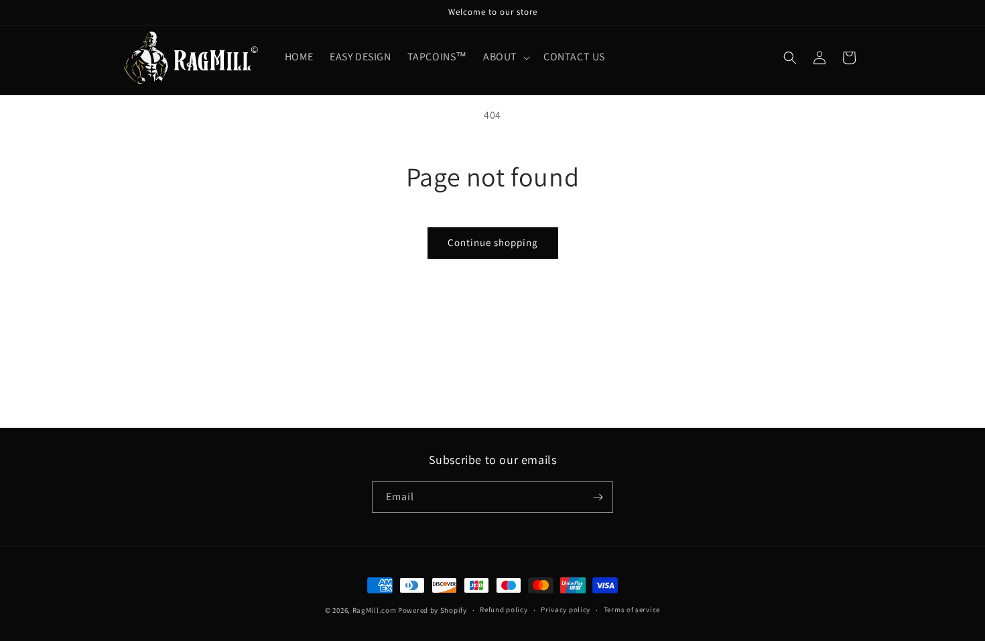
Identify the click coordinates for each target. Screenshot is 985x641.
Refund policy (503, 609)
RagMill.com (374, 610)
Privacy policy (565, 609)
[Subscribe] (597, 497)
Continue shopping (493, 242)
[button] (505, 57)
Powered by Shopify (432, 610)
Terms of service (632, 609)
